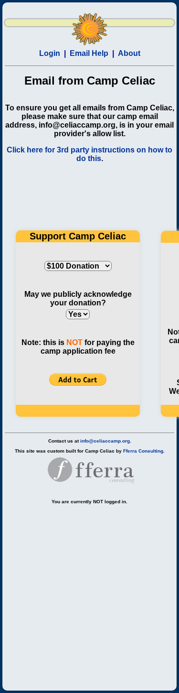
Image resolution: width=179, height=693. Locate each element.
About (129, 53)
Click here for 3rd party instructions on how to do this (89, 154)
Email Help (89, 53)
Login (49, 53)
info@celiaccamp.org (105, 441)
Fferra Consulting (143, 451)
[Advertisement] (89, 593)
